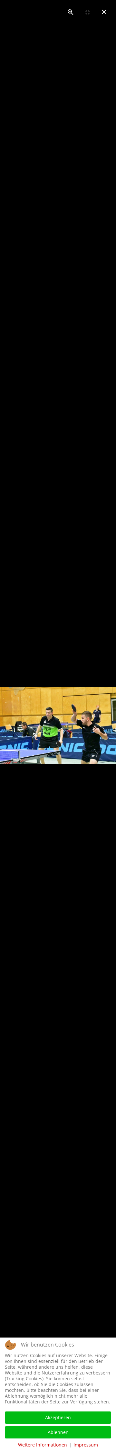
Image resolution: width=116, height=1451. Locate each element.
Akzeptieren (58, 1417)
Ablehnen (58, 1432)
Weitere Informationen (42, 1445)
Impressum (85, 1445)
